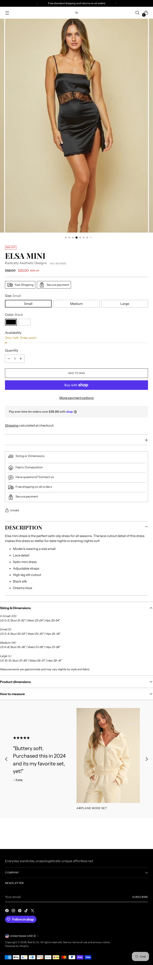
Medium (76, 304)
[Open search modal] (137, 13)
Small (28, 304)
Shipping (12, 425)
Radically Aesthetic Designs (26, 263)
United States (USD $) (23, 935)
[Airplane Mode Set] (108, 755)
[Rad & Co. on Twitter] (32, 911)
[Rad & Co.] (76, 13)
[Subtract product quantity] (8, 359)
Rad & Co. (33, 942)
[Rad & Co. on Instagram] (13, 911)
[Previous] (37, 3)
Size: (13, 296)
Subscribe (140, 896)
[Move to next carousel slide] (146, 759)
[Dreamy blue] (24, 322)
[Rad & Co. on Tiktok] (26, 911)
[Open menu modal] (7, 13)
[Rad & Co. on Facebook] (7, 911)
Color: (14, 315)
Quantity (11, 350)
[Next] (116, 3)
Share (14, 510)
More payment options (76, 398)
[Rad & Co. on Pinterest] (20, 911)
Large (124, 304)
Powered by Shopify (17, 946)
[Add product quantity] (20, 359)
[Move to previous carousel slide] (6, 759)
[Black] (11, 322)
